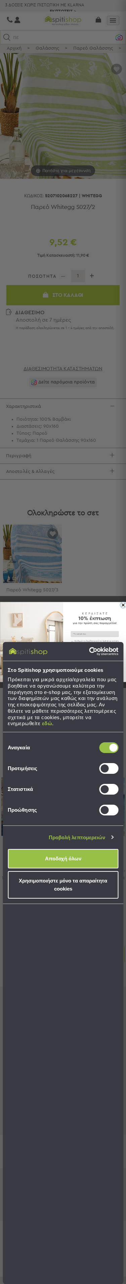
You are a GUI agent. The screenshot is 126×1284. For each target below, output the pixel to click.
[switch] (108, 768)
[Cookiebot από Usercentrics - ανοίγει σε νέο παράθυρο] (89, 651)
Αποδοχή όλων (63, 858)
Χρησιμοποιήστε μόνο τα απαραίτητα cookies (63, 885)
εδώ (47, 723)
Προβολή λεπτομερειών (77, 837)
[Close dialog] (123, 605)
